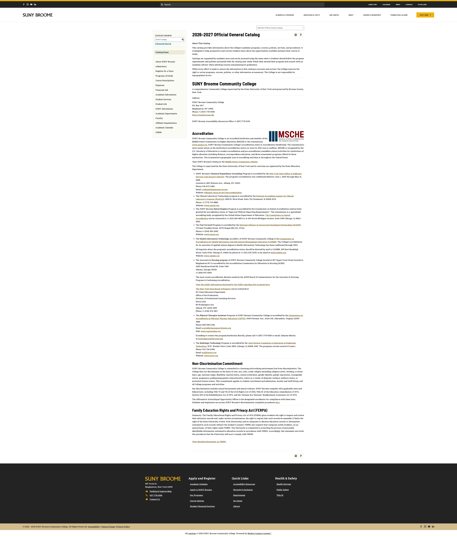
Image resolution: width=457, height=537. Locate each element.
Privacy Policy (123, 526)
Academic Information (166, 94)
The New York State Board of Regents (213, 289)
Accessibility (94, 526)
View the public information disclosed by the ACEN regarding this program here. (233, 284)
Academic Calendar (164, 127)
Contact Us (155, 499)
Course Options (197, 501)
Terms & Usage (108, 526)
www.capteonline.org (211, 331)
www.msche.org (199, 144)
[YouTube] (31, 4)
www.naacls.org (211, 205)
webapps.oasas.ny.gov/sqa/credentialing (223, 192)
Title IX (280, 495)
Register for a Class (164, 71)
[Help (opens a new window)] (301, 35)
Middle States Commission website (241, 161)
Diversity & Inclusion (243, 489)
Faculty (159, 118)
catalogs (192, 533)
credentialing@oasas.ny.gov (215, 189)
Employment (239, 495)
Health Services (284, 484)
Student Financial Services (202, 506)
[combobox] (280, 28)
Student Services (163, 99)
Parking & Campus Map (161, 491)
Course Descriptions (165, 80)
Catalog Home (162, 52)
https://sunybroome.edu (203, 115)
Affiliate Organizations (166, 123)
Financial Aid (162, 90)
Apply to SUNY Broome (201, 489)
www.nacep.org (211, 234)
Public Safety (283, 489)
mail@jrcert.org (209, 352)
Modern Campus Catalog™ (259, 533)
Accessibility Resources (244, 484)
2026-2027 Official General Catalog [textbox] (269, 28)
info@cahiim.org (278, 252)
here (278, 402)
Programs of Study (164, 76)
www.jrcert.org (211, 355)
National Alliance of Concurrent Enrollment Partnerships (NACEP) (270, 225)
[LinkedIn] (35, 4)
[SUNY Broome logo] (38, 14)
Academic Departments (166, 113)
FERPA (159, 132)
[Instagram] (28, 4)
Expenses (160, 85)
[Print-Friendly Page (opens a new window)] (295, 35)
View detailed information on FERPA (209, 441)
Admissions (161, 66)
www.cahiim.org (211, 255)
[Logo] (163, 476)
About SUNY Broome (165, 61)
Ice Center (237, 501)
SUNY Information (164, 108)
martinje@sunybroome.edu (210, 338)
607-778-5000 (156, 495)
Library (236, 506)
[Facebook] (24, 4)
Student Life (161, 104)
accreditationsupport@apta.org (216, 328)
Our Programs (196, 495)
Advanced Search (163, 43)
